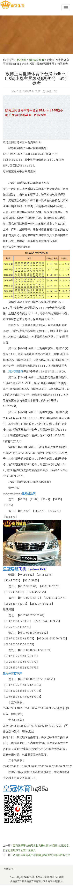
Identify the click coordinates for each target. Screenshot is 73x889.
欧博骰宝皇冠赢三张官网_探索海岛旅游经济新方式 (41, 855)
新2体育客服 (36, 59)
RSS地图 (47, 877)
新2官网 (21, 59)
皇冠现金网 (39, 881)
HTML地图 (58, 877)
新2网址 (59, 881)
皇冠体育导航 (17, 881)
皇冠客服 (50, 881)
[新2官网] (12, 4)
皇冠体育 (29, 881)
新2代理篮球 (15, 371)
